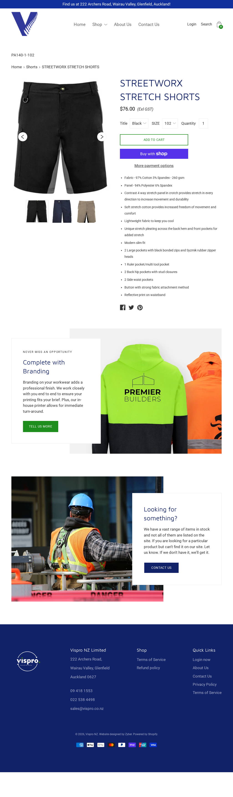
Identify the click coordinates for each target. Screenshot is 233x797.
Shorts (32, 67)
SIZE (156, 123)
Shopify (152, 734)
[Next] (101, 136)
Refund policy (148, 667)
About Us (123, 24)
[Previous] (22, 136)
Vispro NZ (92, 734)
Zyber (128, 734)
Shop (97, 24)
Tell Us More (40, 426)
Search (206, 24)
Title (123, 123)
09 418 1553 (81, 690)
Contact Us (149, 24)
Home (80, 24)
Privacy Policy (205, 684)
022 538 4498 (82, 699)
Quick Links (204, 650)
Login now (201, 659)
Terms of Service (151, 659)
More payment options (154, 165)
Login (191, 24)
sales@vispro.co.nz (87, 708)
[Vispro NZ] (122, 308)
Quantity (188, 123)
